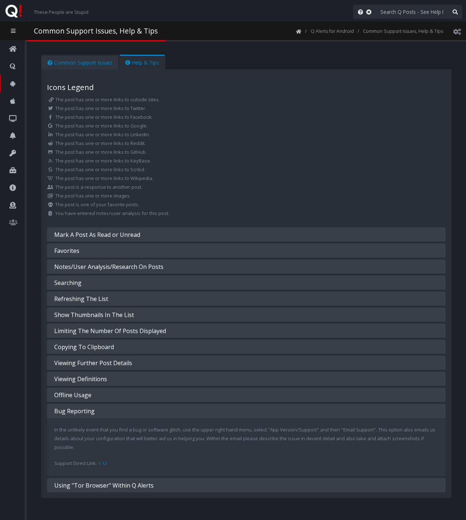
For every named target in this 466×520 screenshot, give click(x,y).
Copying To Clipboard (84, 347)
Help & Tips (144, 62)
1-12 (102, 463)
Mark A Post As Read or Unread (97, 235)
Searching (68, 283)
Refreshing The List (81, 299)
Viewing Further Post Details (93, 363)
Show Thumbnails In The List (94, 315)
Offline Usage (72, 395)
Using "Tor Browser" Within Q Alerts (104, 485)
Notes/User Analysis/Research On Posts (108, 267)
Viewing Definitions (80, 379)
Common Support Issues (82, 62)
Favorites (66, 251)
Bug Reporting (74, 411)
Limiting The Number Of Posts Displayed (110, 331)
